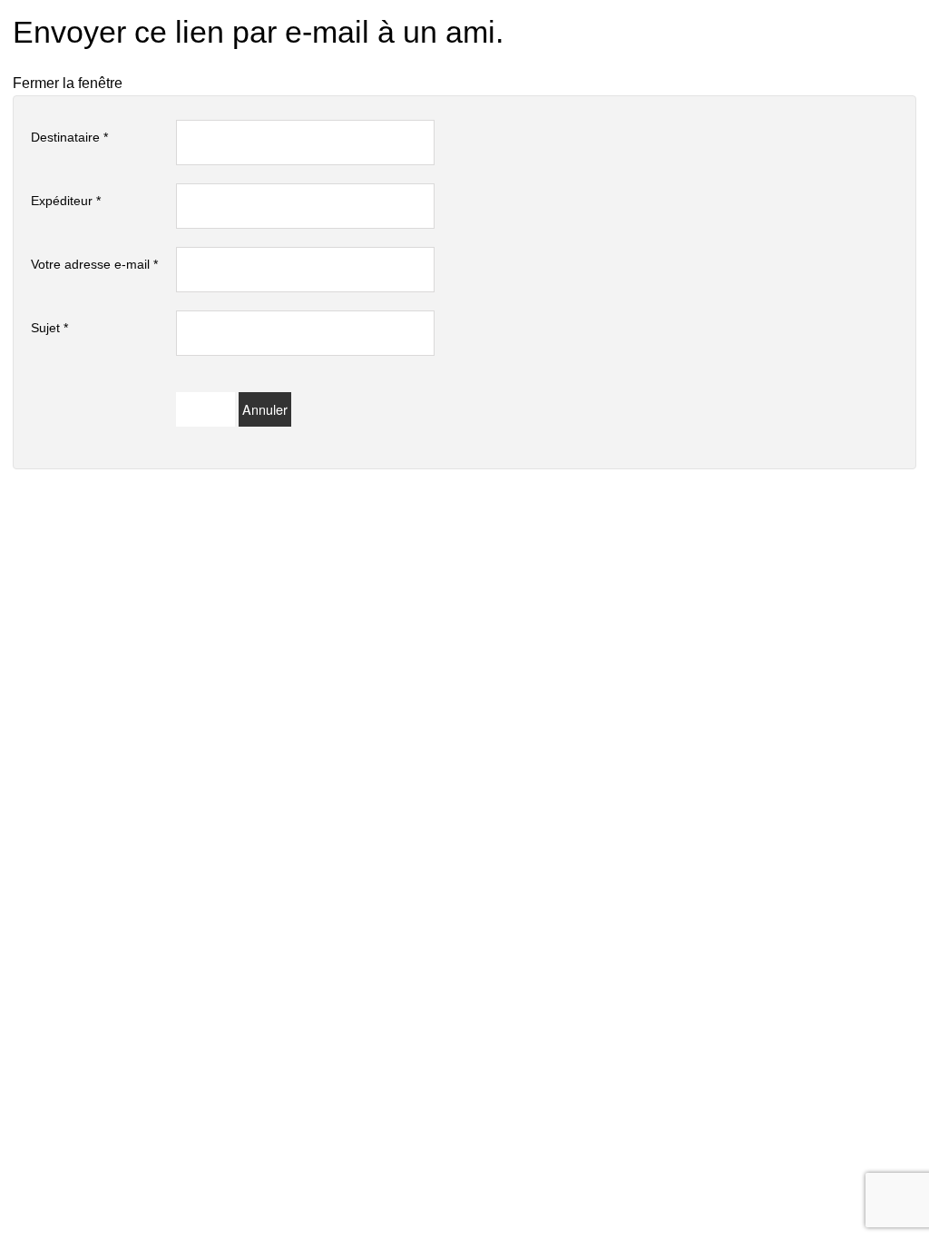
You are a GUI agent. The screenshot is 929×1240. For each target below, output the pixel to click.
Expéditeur (66, 200)
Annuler (265, 408)
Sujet (49, 327)
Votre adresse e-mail (94, 264)
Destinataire (69, 137)
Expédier (205, 408)
